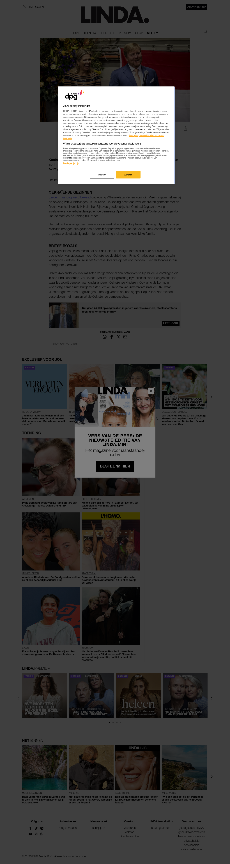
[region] (116, 135)
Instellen (102, 174)
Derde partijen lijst (71, 163)
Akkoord (128, 174)
